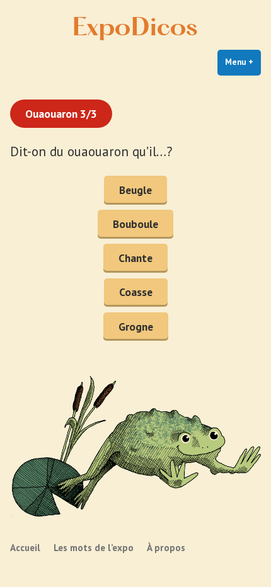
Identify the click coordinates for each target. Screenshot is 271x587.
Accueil (25, 548)
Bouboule (135, 224)
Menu (243, 62)
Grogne (135, 326)
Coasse (136, 292)
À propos (166, 548)
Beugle (135, 190)
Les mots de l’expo (94, 548)
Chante (135, 258)
